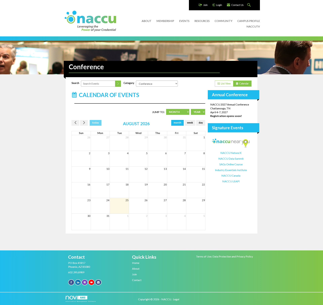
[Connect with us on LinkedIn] (78, 282)
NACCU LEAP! (231, 181)
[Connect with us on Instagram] (85, 282)
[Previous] (75, 123)
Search (75, 83)
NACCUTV (253, 26)
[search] (118, 84)
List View (225, 83)
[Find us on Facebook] (71, 282)
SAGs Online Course (231, 164)
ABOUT (146, 20)
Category (128, 83)
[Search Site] (249, 5)
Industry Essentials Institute (231, 170)
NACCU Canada (230, 175)
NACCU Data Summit (231, 158)
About (135, 268)
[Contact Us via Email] (98, 282)
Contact (136, 280)
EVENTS (184, 20)
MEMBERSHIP (165, 20)
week (190, 122)
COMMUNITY (223, 20)
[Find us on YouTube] (91, 282)
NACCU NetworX (230, 152)
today (95, 122)
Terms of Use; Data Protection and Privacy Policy (224, 256)
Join (134, 274)
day (201, 122)
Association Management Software (81, 301)
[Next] (84, 123)
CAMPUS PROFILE (248, 20)
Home (135, 262)
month (177, 122)
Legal (176, 299)
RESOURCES (202, 20)
